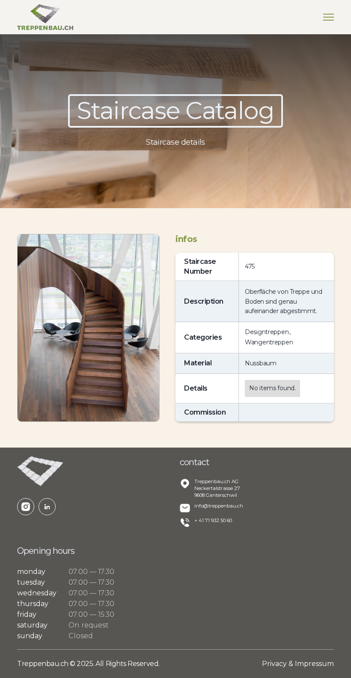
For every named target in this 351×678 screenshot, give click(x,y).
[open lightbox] (88, 328)
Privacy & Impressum (298, 664)
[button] (328, 17)
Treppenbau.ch (43, 664)
